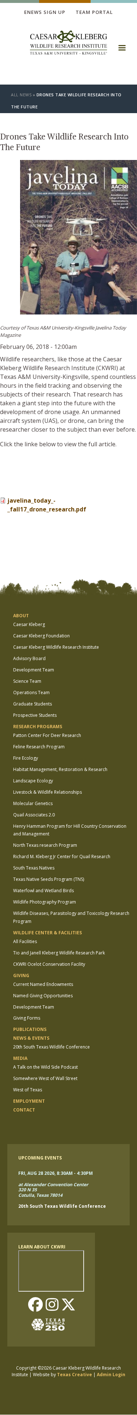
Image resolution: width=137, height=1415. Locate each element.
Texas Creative (74, 1374)
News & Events (31, 1038)
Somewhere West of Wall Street (45, 1078)
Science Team (27, 681)
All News (21, 94)
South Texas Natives (33, 868)
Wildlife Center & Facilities (47, 933)
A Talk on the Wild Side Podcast (45, 1067)
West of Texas (27, 1090)
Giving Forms (26, 1018)
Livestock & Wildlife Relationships (47, 792)
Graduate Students (32, 704)
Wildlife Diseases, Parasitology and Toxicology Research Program (71, 917)
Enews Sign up (44, 12)
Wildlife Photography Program (44, 902)
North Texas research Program (45, 845)
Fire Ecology (25, 758)
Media (20, 1058)
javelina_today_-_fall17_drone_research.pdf (46, 504)
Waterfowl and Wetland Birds (43, 890)
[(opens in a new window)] (51, 1325)
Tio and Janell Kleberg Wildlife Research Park (59, 953)
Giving (21, 975)
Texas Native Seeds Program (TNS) (48, 879)
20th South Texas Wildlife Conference (51, 1047)
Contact (24, 1110)
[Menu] (122, 50)
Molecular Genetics (33, 803)
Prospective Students (35, 715)
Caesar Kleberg (29, 624)
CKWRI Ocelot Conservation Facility (49, 964)
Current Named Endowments (43, 984)
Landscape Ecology (33, 781)
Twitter (68, 1305)
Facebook (35, 1305)
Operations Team (31, 692)
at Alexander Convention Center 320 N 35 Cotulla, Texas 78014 (53, 1190)
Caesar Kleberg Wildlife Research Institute (56, 647)
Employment (29, 1101)
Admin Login (111, 1374)
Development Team (33, 670)
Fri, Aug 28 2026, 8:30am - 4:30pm (55, 1173)
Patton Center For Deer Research (47, 735)
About (21, 615)
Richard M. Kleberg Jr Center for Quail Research (61, 856)
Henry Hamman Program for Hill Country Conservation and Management (69, 830)
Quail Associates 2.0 (34, 815)
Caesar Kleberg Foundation (41, 636)
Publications (29, 1029)
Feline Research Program (39, 747)
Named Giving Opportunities (43, 996)
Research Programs (37, 726)
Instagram (52, 1305)
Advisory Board (29, 658)
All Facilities (25, 941)
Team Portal (94, 12)
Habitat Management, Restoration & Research (60, 769)
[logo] (68, 43)
